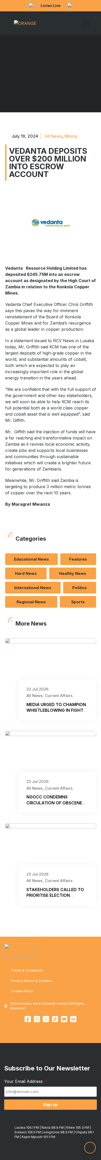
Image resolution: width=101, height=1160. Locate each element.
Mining (70, 136)
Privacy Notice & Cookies (31, 981)
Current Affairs (59, 695)
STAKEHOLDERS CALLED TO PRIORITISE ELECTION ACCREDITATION (55, 895)
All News (53, 136)
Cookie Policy (22, 991)
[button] (78, 23)
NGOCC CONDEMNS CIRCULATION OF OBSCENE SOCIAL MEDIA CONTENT (54, 802)
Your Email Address (24, 1081)
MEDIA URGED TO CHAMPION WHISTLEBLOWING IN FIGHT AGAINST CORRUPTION (56, 710)
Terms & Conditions (27, 970)
